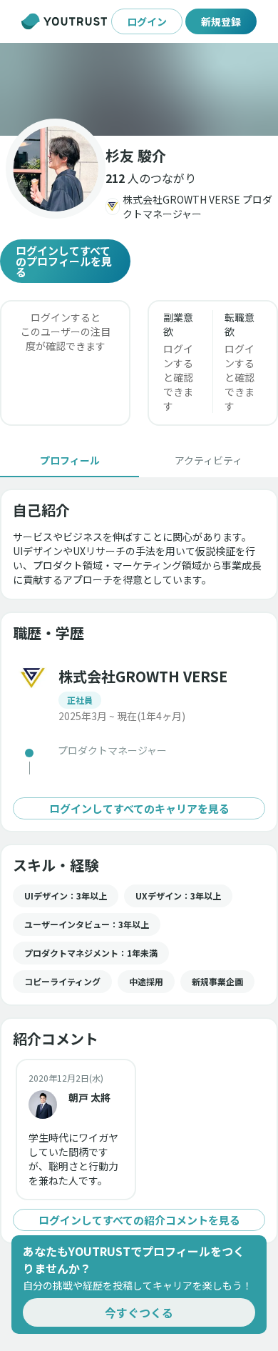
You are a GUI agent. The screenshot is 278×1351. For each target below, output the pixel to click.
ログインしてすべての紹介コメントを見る (139, 1219)
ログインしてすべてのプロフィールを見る (64, 261)
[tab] (69, 460)
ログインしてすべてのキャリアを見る (139, 808)
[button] (139, 89)
